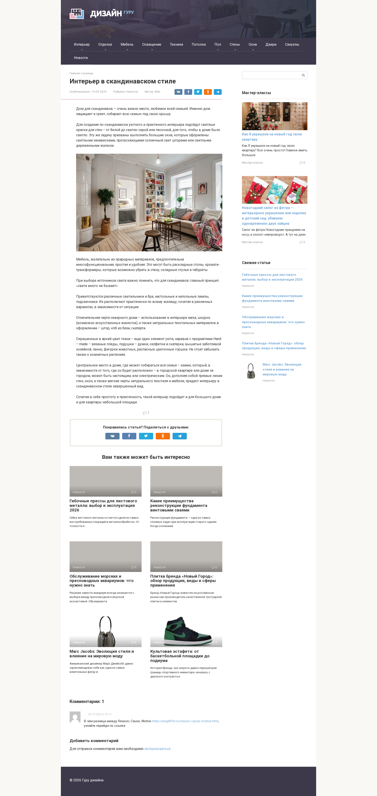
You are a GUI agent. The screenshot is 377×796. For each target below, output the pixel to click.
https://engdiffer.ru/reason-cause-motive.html (185, 721)
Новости (81, 58)
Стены (235, 44)
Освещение (151, 44)
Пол (217, 44)
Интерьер (82, 44)
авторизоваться (157, 749)
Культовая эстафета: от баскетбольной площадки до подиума (179, 656)
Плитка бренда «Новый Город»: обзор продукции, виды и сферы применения (183, 581)
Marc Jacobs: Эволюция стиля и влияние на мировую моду (102, 653)
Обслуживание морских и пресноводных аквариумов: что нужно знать (102, 581)
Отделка (105, 44)
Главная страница (81, 73)
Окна (253, 44)
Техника (176, 44)
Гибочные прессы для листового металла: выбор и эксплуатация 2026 (103, 505)
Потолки (199, 44)
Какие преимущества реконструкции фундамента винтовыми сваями (178, 505)
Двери (271, 44)
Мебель (127, 44)
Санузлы (292, 44)
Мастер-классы (252, 162)
